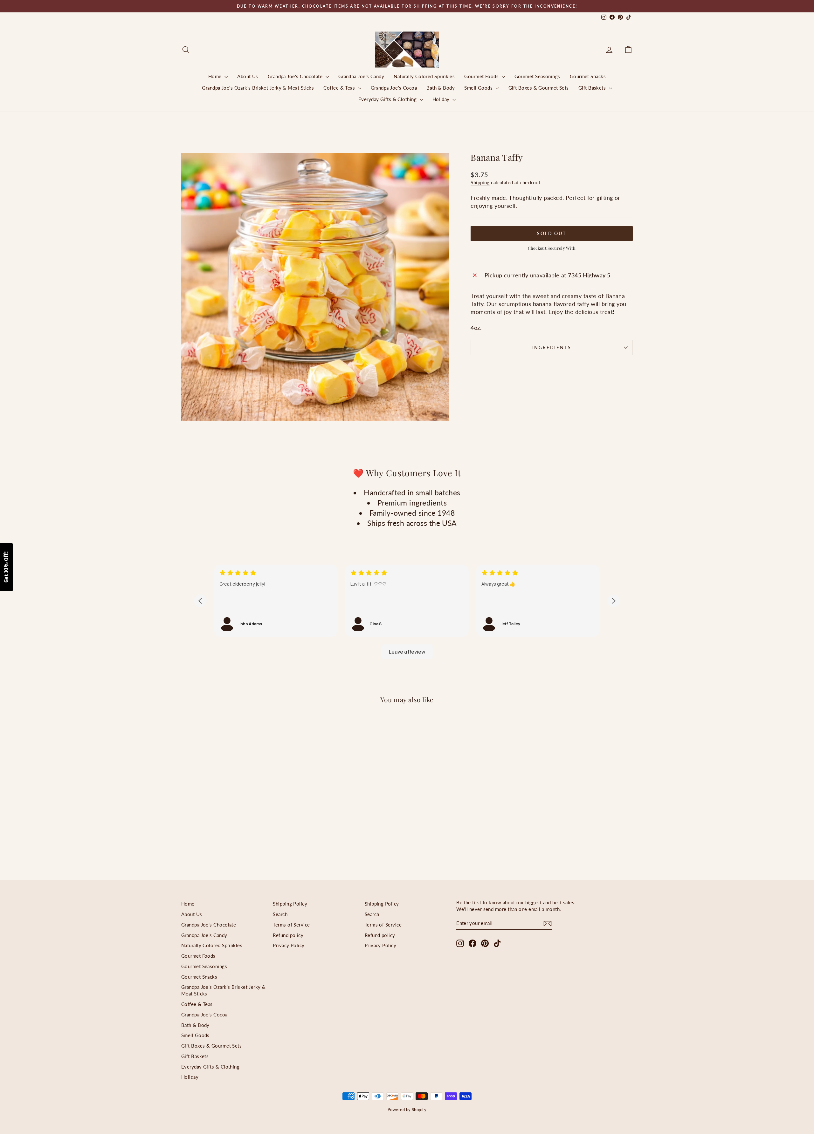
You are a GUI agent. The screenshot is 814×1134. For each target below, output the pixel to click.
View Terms (446, 612)
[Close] (489, 473)
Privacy (471, 612)
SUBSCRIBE (451, 628)
